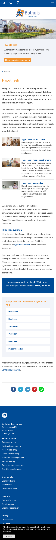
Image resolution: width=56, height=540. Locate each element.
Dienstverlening (8, 481)
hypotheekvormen (22, 244)
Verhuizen (12, 334)
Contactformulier (9, 500)
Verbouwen (13, 326)
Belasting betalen (15, 349)
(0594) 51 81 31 (42, 285)
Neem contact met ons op (16, 60)
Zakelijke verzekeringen (11, 469)
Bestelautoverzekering (11, 446)
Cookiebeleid (7, 519)
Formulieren (7, 485)
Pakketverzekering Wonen (13, 457)
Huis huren (12, 319)
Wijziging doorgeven (10, 508)
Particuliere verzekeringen (13, 465)
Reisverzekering (8, 461)
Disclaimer (6, 523)
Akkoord (8, 536)
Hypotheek (13, 341)
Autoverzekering (9, 442)
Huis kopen (13, 311)
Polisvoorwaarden (9, 488)
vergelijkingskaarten (11, 369)
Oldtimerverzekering (10, 454)
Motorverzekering (9, 450)
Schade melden (8, 504)
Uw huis (7, 71)
